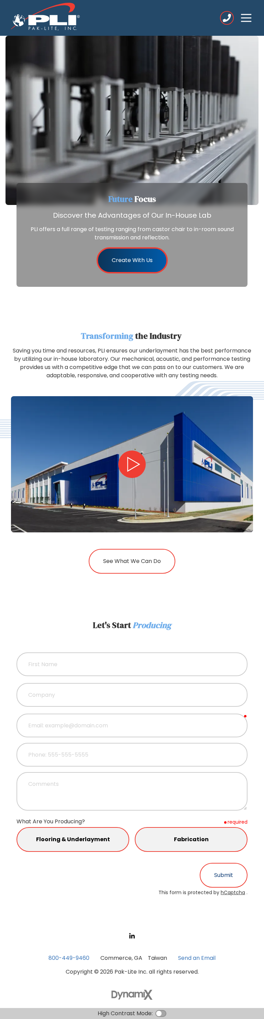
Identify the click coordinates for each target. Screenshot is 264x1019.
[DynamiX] (132, 994)
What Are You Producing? (50, 821)
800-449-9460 (227, 18)
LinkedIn (132, 936)
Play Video (132, 464)
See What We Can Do (132, 561)
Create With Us (132, 260)
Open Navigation (246, 18)
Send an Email (197, 958)
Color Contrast (160, 1013)
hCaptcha (233, 892)
